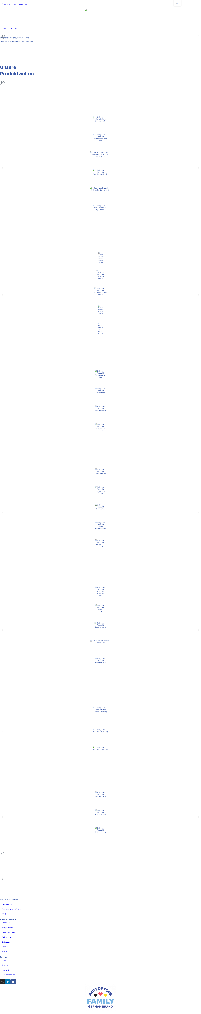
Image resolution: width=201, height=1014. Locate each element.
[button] (198, 34)
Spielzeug (6, 942)
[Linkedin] (7, 981)
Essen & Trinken (8, 932)
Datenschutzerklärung (11, 909)
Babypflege (7, 937)
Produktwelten (20, 4)
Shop (4, 28)
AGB (4, 914)
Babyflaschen (8, 928)
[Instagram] (2, 981)
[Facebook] (13, 981)
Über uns (6, 4)
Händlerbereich (8, 975)
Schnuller (6, 923)
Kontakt (14, 28)
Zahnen (5, 947)
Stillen (4, 952)
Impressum (7, 904)
